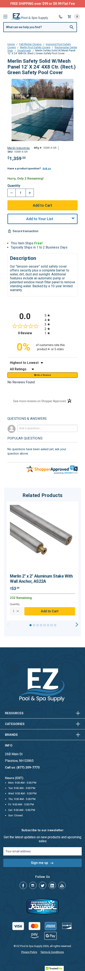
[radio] (61, 315)
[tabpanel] (42, 561)
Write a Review (42, 375)
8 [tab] (55, 625)
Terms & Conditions (52, 952)
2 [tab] (34, 625)
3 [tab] (38, 625)
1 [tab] (31, 625)
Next (77, 624)
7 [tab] (52, 625)
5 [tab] (45, 625)
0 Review (30, 333)
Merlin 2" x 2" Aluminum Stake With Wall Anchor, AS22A (41, 579)
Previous (8, 624)
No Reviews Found (21, 382)
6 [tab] (48, 625)
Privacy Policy (29, 952)
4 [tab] (41, 625)
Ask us (46, 168)
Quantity (13, 186)
